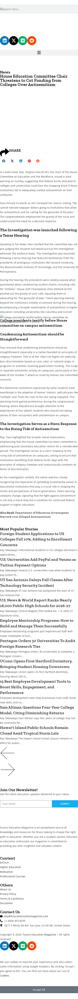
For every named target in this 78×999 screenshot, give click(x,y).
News (5, 72)
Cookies (4, 975)
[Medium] (22, 40)
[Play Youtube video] (39, 344)
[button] (39, 53)
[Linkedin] (4, 40)
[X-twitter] (13, 40)
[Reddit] (31, 40)
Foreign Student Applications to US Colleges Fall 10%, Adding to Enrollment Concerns (36, 539)
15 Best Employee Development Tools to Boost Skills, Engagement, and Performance (35, 687)
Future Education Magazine (39, 934)
